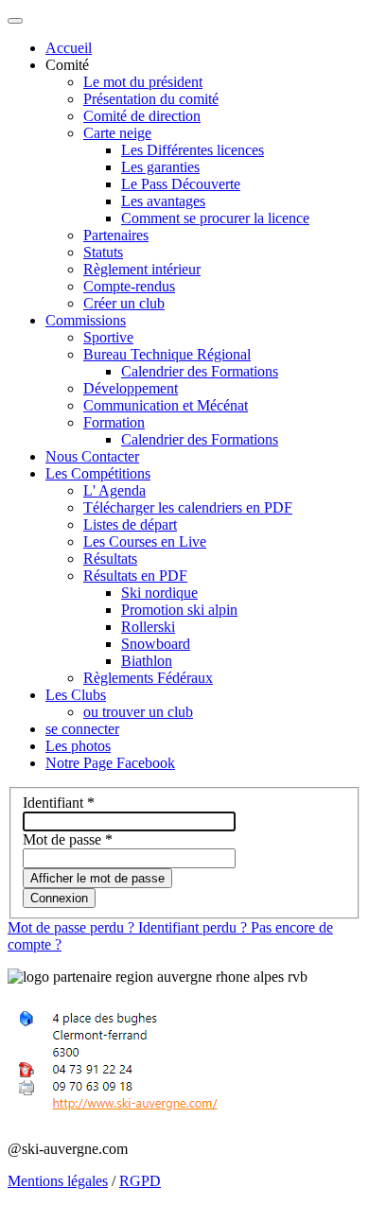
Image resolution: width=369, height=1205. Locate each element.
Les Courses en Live (144, 541)
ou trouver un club (138, 712)
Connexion (59, 898)
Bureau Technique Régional (167, 354)
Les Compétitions (97, 473)
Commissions (85, 320)
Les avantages (163, 201)
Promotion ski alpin (179, 610)
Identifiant (59, 803)
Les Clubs (75, 695)
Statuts (103, 252)
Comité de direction (142, 116)
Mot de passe (68, 839)
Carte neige (117, 133)
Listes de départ (130, 524)
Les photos (78, 746)
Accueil (68, 48)
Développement (130, 388)
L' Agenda (114, 490)
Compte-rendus (129, 286)
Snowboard (155, 644)
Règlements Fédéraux (148, 678)
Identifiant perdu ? (194, 927)
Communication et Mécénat (165, 405)
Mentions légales (58, 1181)
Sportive (108, 337)
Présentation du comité (151, 99)
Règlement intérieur (142, 269)
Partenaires (116, 235)
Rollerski (148, 627)
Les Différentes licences (192, 150)
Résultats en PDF (135, 576)
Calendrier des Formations (199, 371)
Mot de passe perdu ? (73, 927)
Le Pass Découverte (180, 184)
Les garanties (160, 167)
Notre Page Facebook (110, 763)
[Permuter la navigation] (15, 21)
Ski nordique (159, 593)
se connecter (82, 729)
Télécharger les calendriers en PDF (187, 507)
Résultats (110, 558)
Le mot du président (142, 82)
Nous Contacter (92, 456)
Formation (114, 422)
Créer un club (124, 303)
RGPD (140, 1181)
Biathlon (146, 661)
